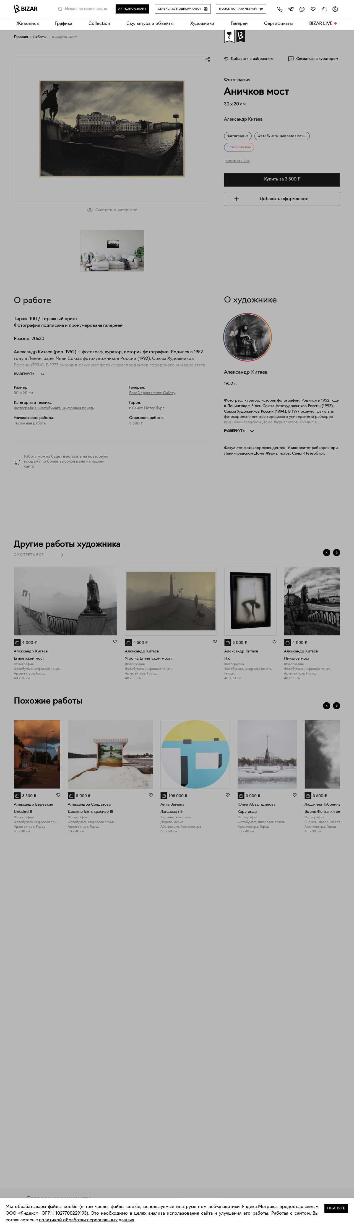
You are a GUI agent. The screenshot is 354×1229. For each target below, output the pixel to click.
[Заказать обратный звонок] (280, 9)
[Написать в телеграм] (291, 9)
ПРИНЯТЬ (336, 1208)
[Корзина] (324, 9)
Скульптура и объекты (150, 24)
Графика (63, 24)
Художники (202, 24)
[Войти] (335, 9)
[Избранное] (313, 9)
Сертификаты (278, 24)
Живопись (28, 24)
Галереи (239, 24)
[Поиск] (60, 9)
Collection (99, 24)
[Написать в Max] (302, 9)
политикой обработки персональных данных (86, 1220)
